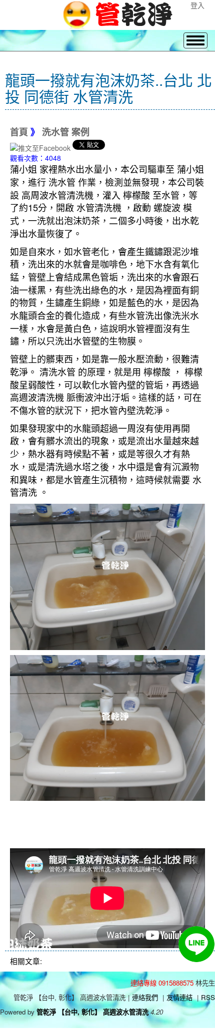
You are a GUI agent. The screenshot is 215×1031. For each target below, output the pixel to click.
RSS (208, 997)
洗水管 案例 (66, 132)
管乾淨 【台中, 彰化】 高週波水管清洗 (92, 1012)
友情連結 (179, 997)
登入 (197, 5)
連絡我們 (145, 997)
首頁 (19, 132)
